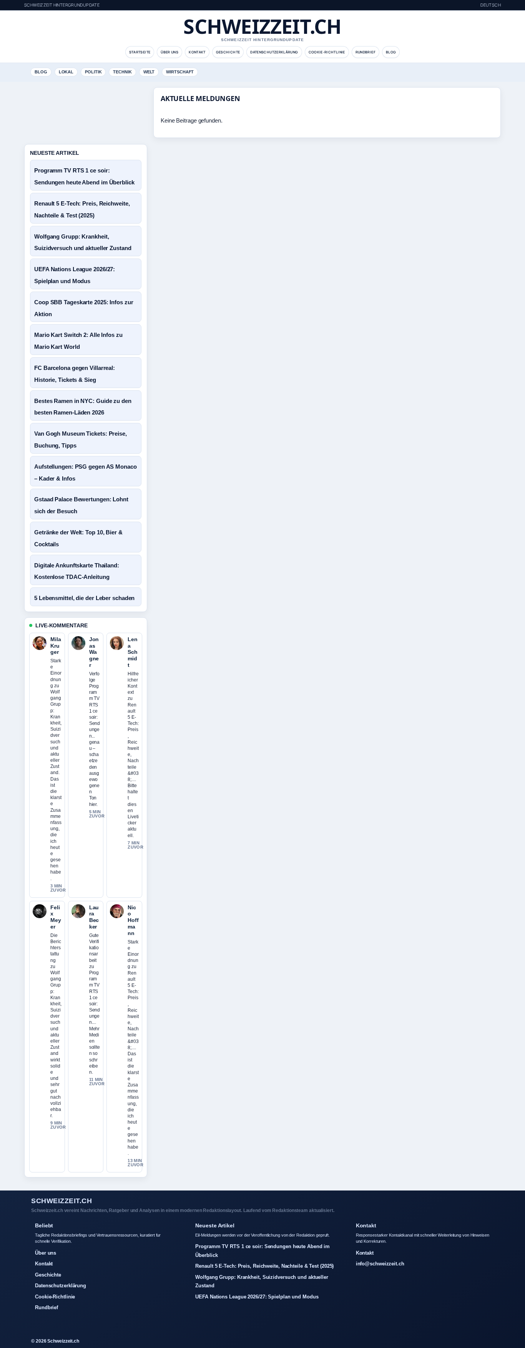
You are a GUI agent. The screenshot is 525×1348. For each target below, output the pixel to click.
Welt (149, 72)
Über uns (169, 52)
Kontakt (197, 52)
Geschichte (228, 52)
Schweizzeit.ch (262, 26)
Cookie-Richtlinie (327, 52)
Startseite (140, 52)
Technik (122, 72)
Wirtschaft (180, 72)
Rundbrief (365, 52)
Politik (93, 72)
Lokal (66, 72)
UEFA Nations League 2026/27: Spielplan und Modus (256, 1297)
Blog (391, 52)
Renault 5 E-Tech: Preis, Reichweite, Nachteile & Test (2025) (264, 1266)
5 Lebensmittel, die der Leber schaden (84, 598)
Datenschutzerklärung (274, 52)
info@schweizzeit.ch (380, 1264)
